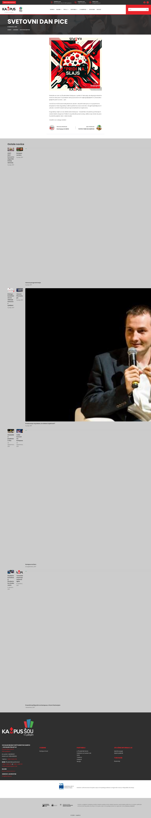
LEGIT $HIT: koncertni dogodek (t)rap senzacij (11, 158)
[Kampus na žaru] (19, 149)
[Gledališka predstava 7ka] (11, 431)
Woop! (79, 761)
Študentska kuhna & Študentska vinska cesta (11, 580)
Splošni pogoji (118, 751)
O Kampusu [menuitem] (83, 9)
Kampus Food (43, 751)
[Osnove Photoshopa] (19, 290)
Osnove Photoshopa (19, 296)
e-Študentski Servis (82, 751)
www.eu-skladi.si (130, 806)
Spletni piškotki (118, 753)
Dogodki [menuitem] (92, 9)
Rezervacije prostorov (9, 2)
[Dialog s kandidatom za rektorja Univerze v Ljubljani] (11, 290)
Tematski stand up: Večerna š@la (19, 578)
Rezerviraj (117, 761)
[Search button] (147, 9)
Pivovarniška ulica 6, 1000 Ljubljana (62, 3)
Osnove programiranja (33, 283)
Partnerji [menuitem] (73, 9)
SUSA (78, 755)
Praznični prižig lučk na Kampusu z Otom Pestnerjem (42, 705)
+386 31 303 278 (82, 3)
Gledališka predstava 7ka (11, 437)
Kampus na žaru (19, 154)
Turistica (79, 757)
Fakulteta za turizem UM (84, 753)
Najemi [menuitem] (58, 9)
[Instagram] (148, 2)
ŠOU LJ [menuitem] (65, 9)
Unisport (79, 759)
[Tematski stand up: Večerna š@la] (19, 572)
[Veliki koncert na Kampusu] (19, 431)
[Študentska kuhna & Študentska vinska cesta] (11, 572)
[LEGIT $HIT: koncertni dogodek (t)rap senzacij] (11, 149)
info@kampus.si (96, 3)
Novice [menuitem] (99, 9)
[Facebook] (144, 2)
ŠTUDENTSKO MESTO (9, 12)
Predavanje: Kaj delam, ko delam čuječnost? (40, 423)
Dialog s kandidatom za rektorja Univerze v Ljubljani (11, 299)
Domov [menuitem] (52, 9)
